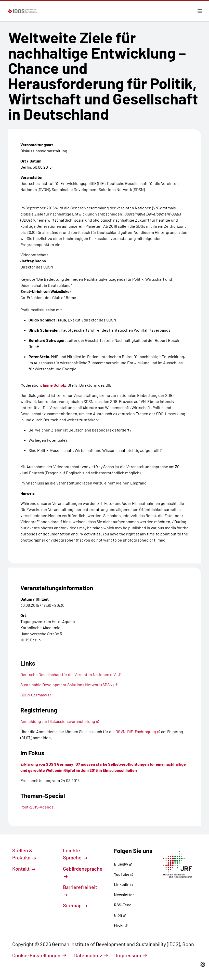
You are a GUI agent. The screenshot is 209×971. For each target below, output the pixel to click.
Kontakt (21, 869)
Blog (118, 914)
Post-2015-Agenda (37, 806)
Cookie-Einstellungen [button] (36, 955)
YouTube (122, 874)
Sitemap (73, 905)
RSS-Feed (123, 904)
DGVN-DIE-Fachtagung (135, 731)
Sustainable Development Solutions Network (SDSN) (66, 684)
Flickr (119, 925)
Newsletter (124, 894)
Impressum (128, 955)
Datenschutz (88, 955)
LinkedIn (122, 884)
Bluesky (121, 863)
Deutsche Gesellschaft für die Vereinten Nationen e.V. (68, 674)
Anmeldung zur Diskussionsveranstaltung (57, 721)
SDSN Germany (33, 694)
